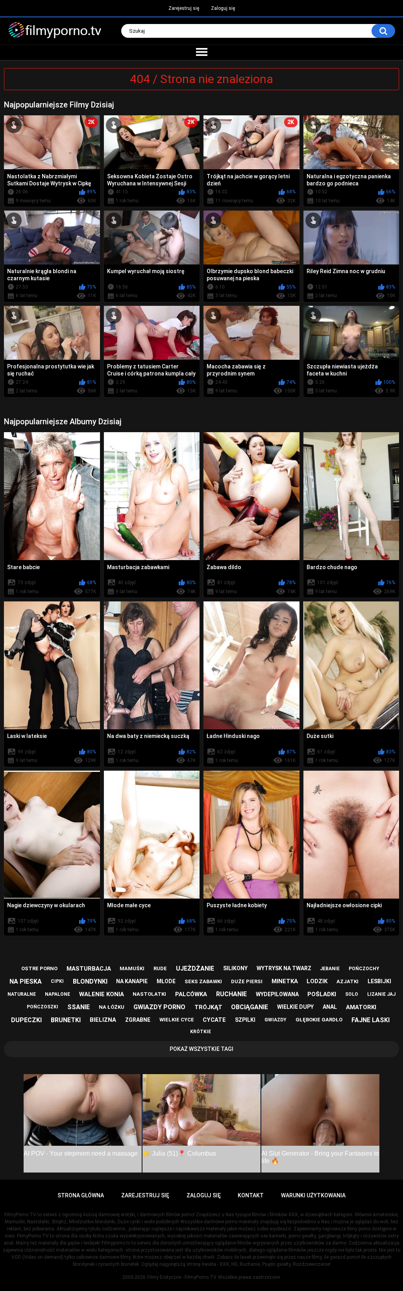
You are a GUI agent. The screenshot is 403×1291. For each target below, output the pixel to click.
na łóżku (111, 1007)
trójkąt (208, 1007)
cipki (57, 981)
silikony (235, 968)
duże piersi (247, 981)
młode (166, 981)
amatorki (361, 1007)
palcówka (191, 994)
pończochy (364, 968)
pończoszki (42, 1007)
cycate (214, 1019)
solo (351, 994)
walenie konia (101, 994)
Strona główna (80, 1195)
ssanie (78, 1007)
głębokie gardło (319, 1020)
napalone (57, 994)
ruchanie (231, 994)
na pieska (25, 981)
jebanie (330, 968)
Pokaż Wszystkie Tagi (201, 1049)
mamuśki (132, 968)
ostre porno (39, 968)
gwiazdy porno (159, 1007)
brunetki (66, 1020)
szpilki (245, 1020)
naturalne (21, 994)
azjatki (347, 981)
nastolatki (149, 994)
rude (160, 968)
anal (330, 1007)
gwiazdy (275, 1020)
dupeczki (26, 1020)
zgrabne (137, 1020)
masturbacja (89, 968)
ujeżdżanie (195, 968)
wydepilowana (277, 994)
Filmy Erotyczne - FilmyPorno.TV (181, 1277)
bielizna (103, 1019)
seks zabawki (203, 981)
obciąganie (249, 1007)
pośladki (321, 994)
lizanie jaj (381, 994)
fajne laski (370, 1020)
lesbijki (379, 981)
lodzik (317, 981)
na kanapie (132, 981)
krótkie (200, 1031)
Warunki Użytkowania (313, 1195)
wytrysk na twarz (284, 968)
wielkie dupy (295, 1007)
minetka (285, 981)
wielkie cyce (176, 1020)
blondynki (90, 981)
